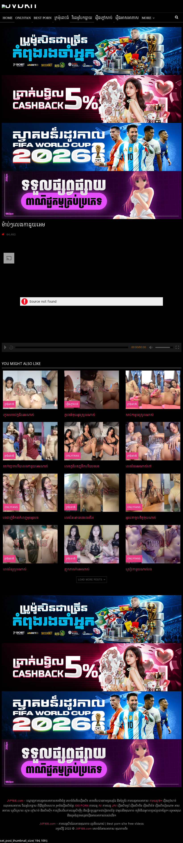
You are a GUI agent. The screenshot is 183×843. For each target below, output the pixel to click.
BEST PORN (43, 18)
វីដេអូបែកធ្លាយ (82, 18)
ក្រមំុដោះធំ (61, 18)
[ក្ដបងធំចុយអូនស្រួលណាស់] (91, 390)
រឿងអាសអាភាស (127, 18)
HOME (7, 18)
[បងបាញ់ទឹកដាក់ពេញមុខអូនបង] (30, 493)
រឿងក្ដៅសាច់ (103, 18)
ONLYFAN (23, 18)
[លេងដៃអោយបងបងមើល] (91, 493)
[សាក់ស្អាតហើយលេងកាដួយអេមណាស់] (30, 441)
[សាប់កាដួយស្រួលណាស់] (153, 390)
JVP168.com (15, 800)
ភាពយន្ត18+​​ (156, 800)
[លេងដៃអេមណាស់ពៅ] (153, 441)
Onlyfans (72, 455)
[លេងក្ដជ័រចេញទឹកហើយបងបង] (91, 441)
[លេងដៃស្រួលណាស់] (30, 544)
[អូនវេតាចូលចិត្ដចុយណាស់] (153, 493)
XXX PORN (81, 805)
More (146, 18)
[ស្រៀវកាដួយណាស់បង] (153, 544)
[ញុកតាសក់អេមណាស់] (91, 544)
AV (100, 805)
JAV (114, 805)
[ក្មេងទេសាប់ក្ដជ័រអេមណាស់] (30, 390)
